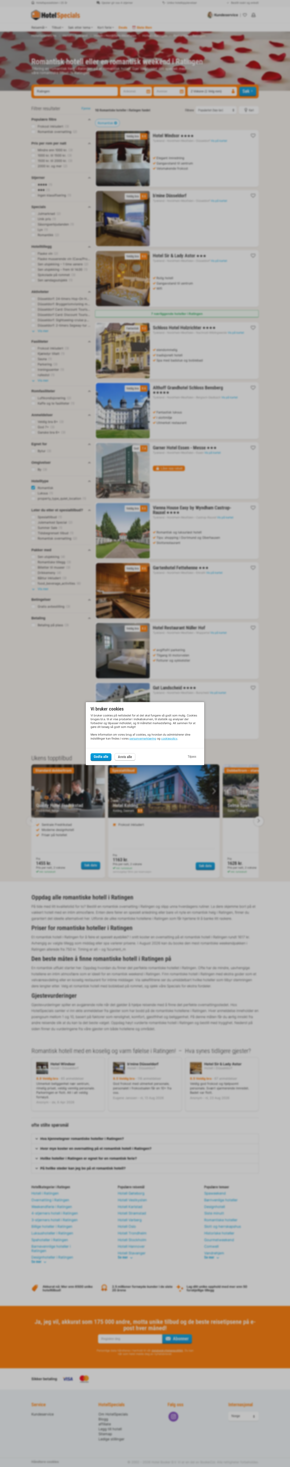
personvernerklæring (142, 738)
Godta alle (101, 757)
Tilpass (192, 757)
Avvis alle (125, 757)
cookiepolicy (169, 738)
